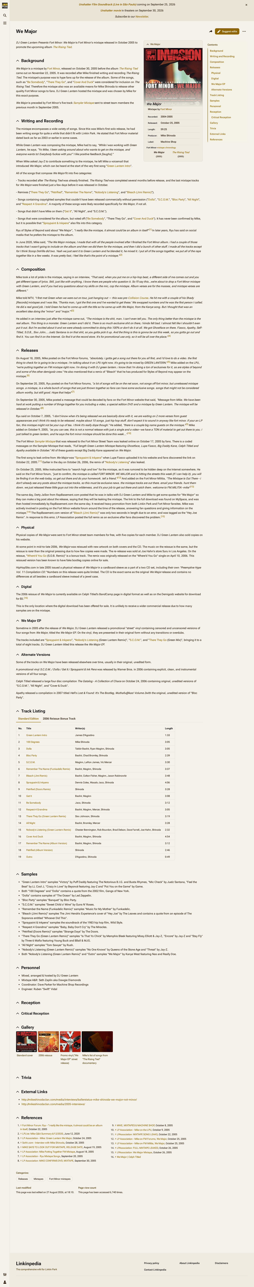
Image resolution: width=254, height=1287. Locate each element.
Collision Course (138, 298)
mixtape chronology (166, 147)
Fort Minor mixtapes (59, 1178)
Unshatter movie (110, 10)
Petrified (57, 192)
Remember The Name (78, 192)
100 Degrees (33, 742)
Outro (29, 856)
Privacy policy (151, 1263)
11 (40, 461)
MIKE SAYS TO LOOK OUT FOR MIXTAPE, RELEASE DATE (52, 1147)
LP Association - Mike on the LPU (134, 1129)
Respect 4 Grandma (34, 204)
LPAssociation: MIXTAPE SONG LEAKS (137, 1134)
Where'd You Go (36, 555)
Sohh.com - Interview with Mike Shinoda (43, 1142)
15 (163, 516)
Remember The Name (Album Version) (46, 843)
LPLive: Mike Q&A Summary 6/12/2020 (42, 1133)
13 (192, 486)
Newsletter (141, 16)
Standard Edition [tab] (28, 718)
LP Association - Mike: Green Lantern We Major (47, 1138)
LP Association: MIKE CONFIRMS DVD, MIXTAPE (47, 1160)
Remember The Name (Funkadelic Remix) (48, 769)
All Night (193, 199)
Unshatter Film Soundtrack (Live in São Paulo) (107, 4)
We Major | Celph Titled (129, 1156)
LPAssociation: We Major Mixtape (134, 1152)
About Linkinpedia (190, 1263)
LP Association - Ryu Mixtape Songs (41, 1156)
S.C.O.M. (163, 199)
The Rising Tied (180, 152)
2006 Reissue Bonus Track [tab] (59, 718)
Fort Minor (166, 109)
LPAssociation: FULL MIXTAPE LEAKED (137, 1147)
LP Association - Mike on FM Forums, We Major (142, 1138)
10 (129, 433)
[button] (228, 51)
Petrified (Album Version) (39, 850)
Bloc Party (178, 199)
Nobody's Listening (106, 192)
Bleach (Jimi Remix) (139, 192)
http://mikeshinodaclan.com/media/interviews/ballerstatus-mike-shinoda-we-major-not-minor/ (79, 1099)
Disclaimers (221, 1263)
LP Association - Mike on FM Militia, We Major (140, 1143)
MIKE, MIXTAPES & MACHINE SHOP (135, 1125)
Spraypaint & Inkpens (56, 223)
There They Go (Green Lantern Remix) (46, 816)
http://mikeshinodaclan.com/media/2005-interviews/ (53, 1104)
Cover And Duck (83, 82)
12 (119, 477)
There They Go (56, 82)
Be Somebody (35, 82)
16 (26, 598)
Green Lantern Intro (118, 166)
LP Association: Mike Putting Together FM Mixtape (48, 1151)
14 (29, 512)
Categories (22, 1172)
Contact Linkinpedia (155, 1269)
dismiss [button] (246, 5)
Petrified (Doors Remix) (38, 789)
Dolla (151, 199)
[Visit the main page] (4, 5)
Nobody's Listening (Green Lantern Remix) (48, 829)
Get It (68, 211)
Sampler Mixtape (83, 102)
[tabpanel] (109, 792)
